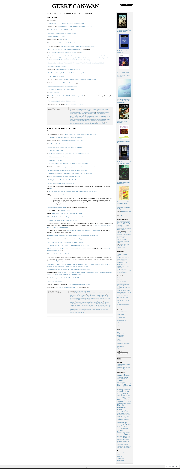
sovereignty (79, 120)
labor (83, 116)
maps (89, 302)
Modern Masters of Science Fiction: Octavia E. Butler (123, 71)
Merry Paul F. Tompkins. (55, 281)
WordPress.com (120, 460)
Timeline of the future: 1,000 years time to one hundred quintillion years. (67, 23)
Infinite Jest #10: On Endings (123, 290)
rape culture (94, 306)
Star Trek (122, 436)
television (81, 309)
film (118, 400)
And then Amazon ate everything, (57, 207)
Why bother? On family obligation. (57, 137)
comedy (82, 298)
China (100, 296)
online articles (120, 323)
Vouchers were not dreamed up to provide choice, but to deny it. (83, 230)
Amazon (93, 294)
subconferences (94, 120)
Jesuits (80, 116)
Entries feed (119, 456)
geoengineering (73, 115)
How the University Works (103, 115)
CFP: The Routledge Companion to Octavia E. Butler (122, 254)
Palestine (78, 119)
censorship (96, 296)
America (94, 109)
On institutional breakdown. (75, 137)
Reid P (118, 238)
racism (104, 119)
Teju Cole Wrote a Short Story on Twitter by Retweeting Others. (75, 26)
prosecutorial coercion (95, 119)
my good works (85, 303)
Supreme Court (126, 437)
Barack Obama (96, 295)
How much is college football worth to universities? (62, 33)
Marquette (126, 413)
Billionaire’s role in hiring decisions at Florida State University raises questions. (69, 269)
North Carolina (103, 303)
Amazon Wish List (121, 346)
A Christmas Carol (79, 292)
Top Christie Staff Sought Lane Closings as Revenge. (62, 52)
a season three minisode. (67, 287)
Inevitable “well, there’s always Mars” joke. (60, 254)
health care (120, 403)
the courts (84, 122)
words (100, 123)
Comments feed (120, 458)
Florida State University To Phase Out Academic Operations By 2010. (67, 73)
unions (89, 123)
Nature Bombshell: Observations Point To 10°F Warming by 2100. (66, 96)
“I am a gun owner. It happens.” (56, 76)
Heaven (80, 301)
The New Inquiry (100, 122)
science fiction (73, 120)
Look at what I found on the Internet (82, 107)
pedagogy (119, 425)
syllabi (118, 325)
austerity (72, 295)
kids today (124, 411)
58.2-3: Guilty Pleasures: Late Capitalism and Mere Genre (123, 101)
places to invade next (91, 305)
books (118, 387)
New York (122, 418)
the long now (93, 122)
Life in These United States (123, 306)
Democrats (93, 298)
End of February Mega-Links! (122, 238)
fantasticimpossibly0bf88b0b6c (124, 234)
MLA (95, 116)
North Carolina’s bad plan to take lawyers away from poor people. (66, 217)
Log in (118, 454)
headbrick (95, 115)
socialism (97, 308)
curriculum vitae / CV (122, 320)
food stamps (89, 299)
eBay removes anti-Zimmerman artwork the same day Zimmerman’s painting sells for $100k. (73, 235)
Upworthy (76, 310)
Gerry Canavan (75, 6)
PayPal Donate (120, 348)
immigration (125, 410)
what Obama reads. (65, 195)
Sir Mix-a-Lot (92, 308)
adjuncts (90, 109)
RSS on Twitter (120, 338)
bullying (106, 295)
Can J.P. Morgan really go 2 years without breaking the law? (64, 49)
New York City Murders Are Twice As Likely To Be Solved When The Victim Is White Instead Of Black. (76, 63)
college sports (80, 112)
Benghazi (72, 110)
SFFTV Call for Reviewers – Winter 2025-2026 (123, 263)
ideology (96, 301)
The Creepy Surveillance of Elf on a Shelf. (72, 140)
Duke (118, 397)
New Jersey (103, 116)
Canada (71, 296)
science (128, 432)
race (102, 119)
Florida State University (87, 113)
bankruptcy (83, 295)
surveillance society (102, 120)
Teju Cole (80, 122)
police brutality (83, 119)
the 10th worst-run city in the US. (75, 104)
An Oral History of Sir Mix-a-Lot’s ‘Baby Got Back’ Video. (64, 277)
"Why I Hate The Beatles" (124, 232)
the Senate (122, 443)
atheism (108, 294)
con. (66, 39)
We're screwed (95, 123)
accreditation (83, 294)
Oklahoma (83, 117)
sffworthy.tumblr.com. (67, 210)
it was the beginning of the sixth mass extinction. (63, 261)
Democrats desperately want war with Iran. (79, 284)
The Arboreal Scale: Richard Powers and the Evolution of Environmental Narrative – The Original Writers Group (124, 223)
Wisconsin (104, 310)
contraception (92, 112)
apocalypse (121, 383)
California (125, 387)
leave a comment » (52, 20)
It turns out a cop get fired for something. (68, 69)
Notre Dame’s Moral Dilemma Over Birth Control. (61, 56)
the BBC (93, 309)
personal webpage (121, 317)
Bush (122, 387)
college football (73, 112)
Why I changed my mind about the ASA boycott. (75, 266)
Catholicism (90, 296)
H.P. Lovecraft (89, 115)
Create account (120, 452)
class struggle (100, 110)
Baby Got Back (77, 295)
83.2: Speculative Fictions (123, 202)
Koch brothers (85, 302)
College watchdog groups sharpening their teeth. (61, 183)
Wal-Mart (85, 310)
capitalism (82, 296)
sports (101, 308)
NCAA (98, 116)
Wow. (81, 52)
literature (119, 413)
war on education (91, 310)
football (94, 113)
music (129, 414)
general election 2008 (123, 401)
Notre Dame (77, 117)
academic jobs (77, 294)
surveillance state (73, 122)
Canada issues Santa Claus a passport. (58, 144)
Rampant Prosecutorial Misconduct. (57, 66)
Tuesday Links (122, 236)
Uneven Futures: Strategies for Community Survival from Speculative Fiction (124, 30)
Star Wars (127, 436)
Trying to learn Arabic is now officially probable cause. (63, 220)
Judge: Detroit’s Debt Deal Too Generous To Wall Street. (67, 213)
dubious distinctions (104, 112)
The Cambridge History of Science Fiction (123, 51)
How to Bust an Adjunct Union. (56, 36)
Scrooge (82, 308)
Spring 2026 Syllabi (121, 261)
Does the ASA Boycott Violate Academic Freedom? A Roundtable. (66, 264)
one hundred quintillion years (92, 117)
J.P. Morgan (75, 116)
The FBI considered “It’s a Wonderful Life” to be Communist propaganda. (68, 163)
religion (108, 119)
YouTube (119, 340)
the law (88, 122)
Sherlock (86, 308)
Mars (92, 302)
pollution (102, 305)
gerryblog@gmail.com (122, 311)
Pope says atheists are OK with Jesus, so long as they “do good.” (81, 134)
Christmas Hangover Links (61, 128)
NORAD (98, 303)
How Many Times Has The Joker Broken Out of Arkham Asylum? (123, 246)
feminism (129, 397)
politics (88, 119)
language (87, 116)
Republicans (121, 432)
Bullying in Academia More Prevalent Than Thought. (62, 180)
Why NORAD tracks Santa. (55, 150)
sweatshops (75, 309)
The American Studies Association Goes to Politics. (62, 89)
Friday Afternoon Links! (122, 279)
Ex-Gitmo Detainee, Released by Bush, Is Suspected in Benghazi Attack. (77, 79)
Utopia (118, 444)
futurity (122, 400)
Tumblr (71, 310)
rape (129, 428)
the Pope (106, 309)
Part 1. (52, 188)
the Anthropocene (87, 309)
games (103, 299)
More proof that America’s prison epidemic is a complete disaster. (65, 242)
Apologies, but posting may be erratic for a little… (124, 293)
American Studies (100, 109)
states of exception (86, 120)
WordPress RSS (120, 335)
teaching (119, 439)
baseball (102, 295)
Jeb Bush (79, 302)
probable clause (82, 306)
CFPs (124, 389)
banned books (90, 295)
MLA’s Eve (52, 18)
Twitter (86, 123)
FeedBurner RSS (121, 333)
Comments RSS (120, 336)
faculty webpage (120, 314)
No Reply (119, 278)
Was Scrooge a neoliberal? (55, 160)
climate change (106, 110)
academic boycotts (84, 109)
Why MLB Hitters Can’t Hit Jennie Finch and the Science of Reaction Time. (68, 245)
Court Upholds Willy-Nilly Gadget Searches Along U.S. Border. (78, 46)
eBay (101, 298)
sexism (118, 436)
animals (106, 109)
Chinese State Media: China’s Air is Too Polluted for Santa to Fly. (65, 147)
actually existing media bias (122, 377)
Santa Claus (103, 306)
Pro (61, 39)
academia (78, 109)
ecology (71, 113)
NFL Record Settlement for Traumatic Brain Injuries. (62, 86)
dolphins (98, 112)
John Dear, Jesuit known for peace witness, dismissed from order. (93, 56)
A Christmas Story (87, 292)
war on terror (99, 310)
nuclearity (124, 419)
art (103, 294)
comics (125, 394)
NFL (73, 117)
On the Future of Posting (122, 295)
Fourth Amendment (100, 113)
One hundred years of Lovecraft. (57, 43)
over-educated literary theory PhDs (122, 421)
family (74, 299)
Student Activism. (73, 43)
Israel (71, 116)
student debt (119, 437)
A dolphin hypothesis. (54, 92)
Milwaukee (91, 116)
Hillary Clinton (127, 403)
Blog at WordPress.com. (90, 467)
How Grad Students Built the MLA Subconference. (61, 30)
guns (84, 115)
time (83, 123)
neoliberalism (93, 303)
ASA (105, 294)
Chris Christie (77, 110)
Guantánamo (80, 115)
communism (87, 298)
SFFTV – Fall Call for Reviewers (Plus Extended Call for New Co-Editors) (124, 271)
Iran (105, 301)
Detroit (97, 298)
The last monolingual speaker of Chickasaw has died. (62, 101)
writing (103, 123)
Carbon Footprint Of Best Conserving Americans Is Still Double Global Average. (69, 248)
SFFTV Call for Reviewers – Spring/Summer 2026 (123, 258)
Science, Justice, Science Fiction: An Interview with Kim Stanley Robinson (124, 228)
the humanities (124, 441)
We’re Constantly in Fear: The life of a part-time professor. (64, 176)
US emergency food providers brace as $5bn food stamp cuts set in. (78, 167)
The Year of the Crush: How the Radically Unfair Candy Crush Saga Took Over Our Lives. (72, 191)
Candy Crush (76, 296)
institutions (101, 301)
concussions (86, 112)
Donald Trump (126, 395)
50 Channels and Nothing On (123, 304)
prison (105, 305)
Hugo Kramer (120, 241)
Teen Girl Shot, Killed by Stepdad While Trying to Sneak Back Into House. (78, 272)
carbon (86, 296)
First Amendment (77, 113)
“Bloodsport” (66, 83)
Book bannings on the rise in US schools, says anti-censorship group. (66, 239)
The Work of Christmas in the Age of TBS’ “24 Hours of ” (68, 153)
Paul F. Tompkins (82, 305)
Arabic (100, 294)
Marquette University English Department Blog (123, 368)
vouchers (81, 310)
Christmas (104, 296)
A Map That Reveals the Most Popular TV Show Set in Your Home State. (67, 170)
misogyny (125, 414)
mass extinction (97, 302)
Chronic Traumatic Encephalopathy (88, 110)
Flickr (118, 339)
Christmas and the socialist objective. (58, 157)
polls (118, 426)
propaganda (88, 306)
